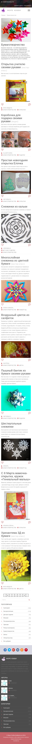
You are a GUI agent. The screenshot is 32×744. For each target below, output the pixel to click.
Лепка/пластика (8, 638)
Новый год (22, 309)
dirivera (11, 688)
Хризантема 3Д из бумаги (13, 534)
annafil (5, 466)
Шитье (5, 634)
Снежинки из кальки (14, 206)
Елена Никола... (8, 307)
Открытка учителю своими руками (15, 67)
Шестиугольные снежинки (11, 425)
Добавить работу (18, 5)
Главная (3, 15)
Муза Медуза (7, 108)
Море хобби (14, 10)
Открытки (22, 110)
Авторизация (27, 5)
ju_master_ (12, 695)
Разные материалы (9, 628)
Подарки (22, 155)
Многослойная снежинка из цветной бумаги (14, 260)
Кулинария (6, 608)
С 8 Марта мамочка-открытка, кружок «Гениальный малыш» (15, 476)
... (5, 673)
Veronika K (7, 248)
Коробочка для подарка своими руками (11, 118)
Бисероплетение (8, 611)
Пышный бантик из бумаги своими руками (16, 372)
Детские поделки (9, 250)
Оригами (6, 624)
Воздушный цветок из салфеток (15, 316)
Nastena (6, 363)
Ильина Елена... (8, 525)
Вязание (5, 618)
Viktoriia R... (7, 199)
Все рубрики (7, 641)
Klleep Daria (7, 153)
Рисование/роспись (9, 621)
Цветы (21, 365)
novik (10, 681)
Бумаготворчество (9, 110)
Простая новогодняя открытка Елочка (14, 162)
